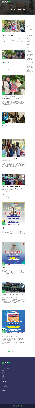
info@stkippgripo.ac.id (5, 385)
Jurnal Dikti (3, 372)
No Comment (17, 99)
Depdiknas (3, 376)
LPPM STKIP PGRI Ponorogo (5, 379)
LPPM (27, 38)
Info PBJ (31, 29)
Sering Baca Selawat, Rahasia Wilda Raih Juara (12, 335)
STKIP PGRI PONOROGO (20, 405)
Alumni (27, 26)
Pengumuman (28, 41)
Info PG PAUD (28, 32)
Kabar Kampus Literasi (10, 99)
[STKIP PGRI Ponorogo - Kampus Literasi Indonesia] (7, 2)
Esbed (2, 373)
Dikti (2, 377)
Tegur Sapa (4, 125)
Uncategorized (28, 44)
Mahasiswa (31, 38)
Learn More (5, 70)
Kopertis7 (3, 374)
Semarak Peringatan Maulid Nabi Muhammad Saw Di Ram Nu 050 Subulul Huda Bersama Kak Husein (30, 66)
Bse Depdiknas (3, 375)
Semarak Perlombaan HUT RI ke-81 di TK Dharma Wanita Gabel (29, 50)
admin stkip (4, 99)
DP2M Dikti (3, 378)
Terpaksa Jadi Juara (6, 267)
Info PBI (28, 29)
